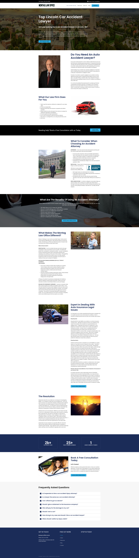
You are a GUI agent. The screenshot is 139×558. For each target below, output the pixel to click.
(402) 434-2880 (46, 1)
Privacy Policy (57, 556)
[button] (69, 493)
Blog (61, 542)
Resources (62, 540)
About (61, 537)
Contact (62, 545)
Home (61, 535)
